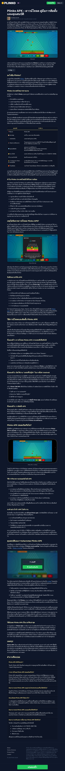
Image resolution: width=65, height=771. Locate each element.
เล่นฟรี (33, 562)
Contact (9, 754)
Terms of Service (11, 750)
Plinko (22, 79)
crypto (49, 581)
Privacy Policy (10, 752)
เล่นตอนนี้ (50, 3)
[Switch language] (19, 2)
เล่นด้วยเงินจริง (33, 567)
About (8, 748)
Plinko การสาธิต (17, 548)
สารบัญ (10, 70)
